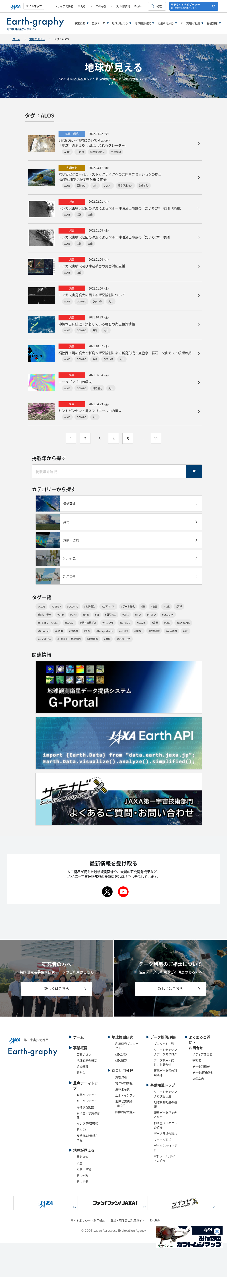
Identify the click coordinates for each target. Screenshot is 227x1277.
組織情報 (82, 1066)
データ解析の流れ (165, 1133)
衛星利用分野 (166, 23)
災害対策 (121, 1077)
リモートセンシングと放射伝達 (165, 1093)
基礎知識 (212, 23)
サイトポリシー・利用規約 (87, 1220)
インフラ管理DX (87, 1123)
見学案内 (198, 1079)
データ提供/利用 (190, 23)
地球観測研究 (143, 23)
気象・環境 (84, 1169)
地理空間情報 (124, 1083)
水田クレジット (87, 1101)
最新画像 (82, 1157)
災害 (79, 1163)
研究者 (82, 6)
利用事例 (82, 1181)
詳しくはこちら (56, 988)
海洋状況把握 (85, 1107)
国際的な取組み (125, 1112)
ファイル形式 (162, 1139)
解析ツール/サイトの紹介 (164, 1158)
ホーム (16, 39)
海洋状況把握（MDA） (124, 1103)
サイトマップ (34, 6)
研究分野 (121, 1054)
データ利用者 (98, 6)
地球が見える (120, 23)
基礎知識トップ (162, 1085)
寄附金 (81, 1072)
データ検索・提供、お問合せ (164, 1062)
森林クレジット (87, 1095)
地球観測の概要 (87, 1060)
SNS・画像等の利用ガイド (127, 1220)
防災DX (81, 1129)
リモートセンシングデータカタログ (165, 1051)
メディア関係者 (64, 6)
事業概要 (79, 23)
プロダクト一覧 (164, 1043)
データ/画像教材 (120, 6)
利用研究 (82, 1175)
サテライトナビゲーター (185, 6)
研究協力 (121, 1060)
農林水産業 (122, 1089)
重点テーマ (98, 23)
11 (156, 438)
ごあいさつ (84, 1054)
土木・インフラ (125, 1095)
